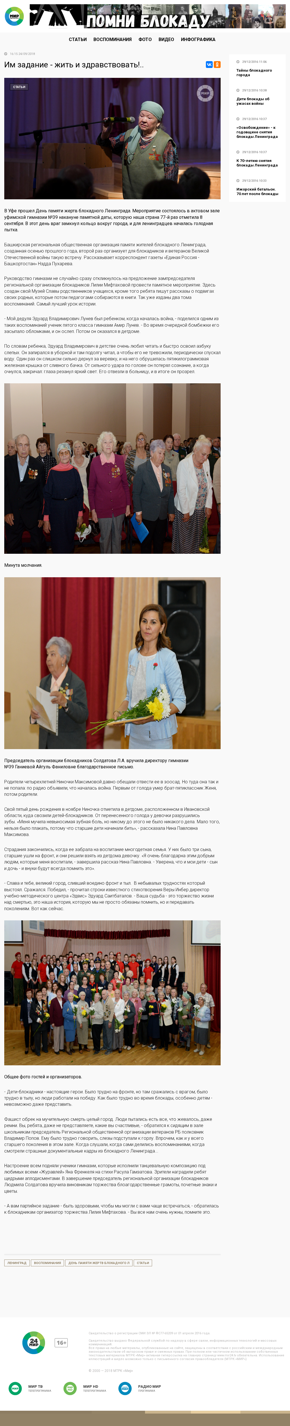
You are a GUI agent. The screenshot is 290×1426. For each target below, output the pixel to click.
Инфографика (198, 39)
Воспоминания (112, 39)
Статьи (78, 39)
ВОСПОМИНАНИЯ (47, 1263)
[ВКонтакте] (209, 64)
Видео (166, 39)
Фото (145, 39)
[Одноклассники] (217, 64)
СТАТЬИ (143, 1263)
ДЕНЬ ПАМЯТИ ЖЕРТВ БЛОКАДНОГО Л (98, 1263)
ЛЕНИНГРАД (17, 1263)
